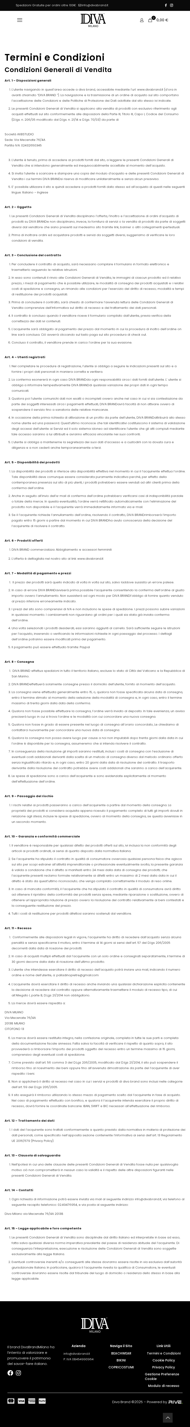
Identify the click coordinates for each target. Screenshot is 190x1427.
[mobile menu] (20, 20)
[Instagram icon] (171, 5)
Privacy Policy (163, 1367)
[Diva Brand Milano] (93, 20)
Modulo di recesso (163, 1385)
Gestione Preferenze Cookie (162, 1376)
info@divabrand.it (95, 5)
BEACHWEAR (121, 1353)
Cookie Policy (163, 1360)
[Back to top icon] (168, 1418)
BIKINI (121, 1360)
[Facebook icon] (166, 5)
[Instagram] (18, 1373)
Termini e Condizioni (163, 1353)
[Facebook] (10, 1373)
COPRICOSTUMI (121, 1367)
